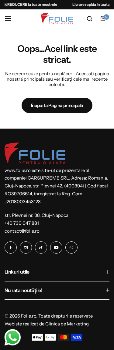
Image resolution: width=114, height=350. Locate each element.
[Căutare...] (89, 18)
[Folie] (57, 18)
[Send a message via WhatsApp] (12, 337)
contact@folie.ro (22, 231)
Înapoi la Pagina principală (57, 105)
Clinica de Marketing (67, 324)
